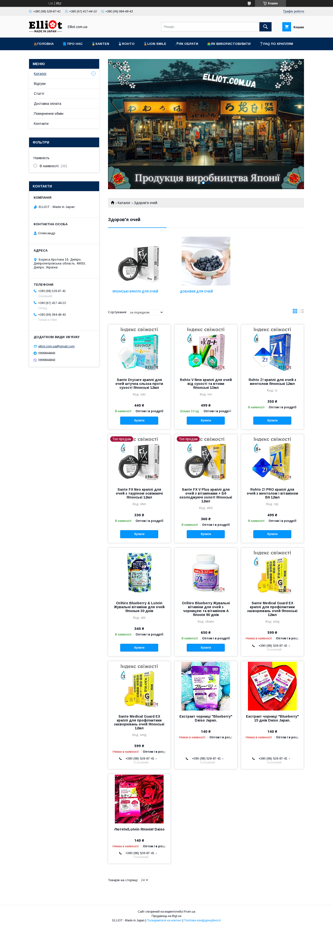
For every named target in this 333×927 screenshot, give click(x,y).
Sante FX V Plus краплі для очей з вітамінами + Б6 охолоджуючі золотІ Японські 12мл (205, 495)
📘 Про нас (72, 44)
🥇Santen (100, 44)
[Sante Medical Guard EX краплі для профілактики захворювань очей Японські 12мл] (272, 572)
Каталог (124, 203)
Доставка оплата (47, 104)
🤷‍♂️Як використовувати (229, 44)
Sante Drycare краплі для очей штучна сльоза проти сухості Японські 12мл (139, 384)
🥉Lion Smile (154, 44)
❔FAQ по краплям (276, 44)
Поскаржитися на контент (164, 920)
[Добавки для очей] (206, 261)
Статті (39, 94)
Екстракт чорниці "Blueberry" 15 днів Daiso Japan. (272, 718)
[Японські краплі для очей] (138, 261)
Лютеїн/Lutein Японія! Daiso (139, 829)
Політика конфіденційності (202, 920)
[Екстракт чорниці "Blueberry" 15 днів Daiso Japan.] (272, 685)
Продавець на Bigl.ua (166, 916)
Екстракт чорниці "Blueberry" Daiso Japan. (205, 718)
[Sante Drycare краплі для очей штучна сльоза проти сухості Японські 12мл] (139, 349)
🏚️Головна (43, 44)
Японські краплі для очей (135, 291)
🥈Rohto (126, 44)
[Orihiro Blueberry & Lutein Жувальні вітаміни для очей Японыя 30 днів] (139, 572)
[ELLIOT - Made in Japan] (45, 31)
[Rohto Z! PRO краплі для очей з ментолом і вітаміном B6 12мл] (272, 458)
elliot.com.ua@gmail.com (56, 346)
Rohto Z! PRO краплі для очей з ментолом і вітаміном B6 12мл (272, 493)
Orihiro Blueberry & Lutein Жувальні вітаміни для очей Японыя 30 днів (139, 607)
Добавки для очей (196, 291)
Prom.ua (189, 911)
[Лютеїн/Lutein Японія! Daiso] (139, 798)
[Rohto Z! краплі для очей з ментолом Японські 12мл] (272, 349)
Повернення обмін (48, 114)
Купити (139, 420)
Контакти (41, 124)
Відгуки (40, 84)
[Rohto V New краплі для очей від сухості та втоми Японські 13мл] (206, 349)
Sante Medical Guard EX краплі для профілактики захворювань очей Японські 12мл (272, 609)
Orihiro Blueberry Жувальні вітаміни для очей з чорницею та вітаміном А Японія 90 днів (206, 609)
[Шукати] (265, 26)
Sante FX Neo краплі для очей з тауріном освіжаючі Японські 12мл (139, 493)
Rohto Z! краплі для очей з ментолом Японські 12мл (272, 382)
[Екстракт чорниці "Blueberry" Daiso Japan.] (206, 685)
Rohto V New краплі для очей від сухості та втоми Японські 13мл (206, 384)
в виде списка (302, 312)
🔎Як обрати (186, 44)
